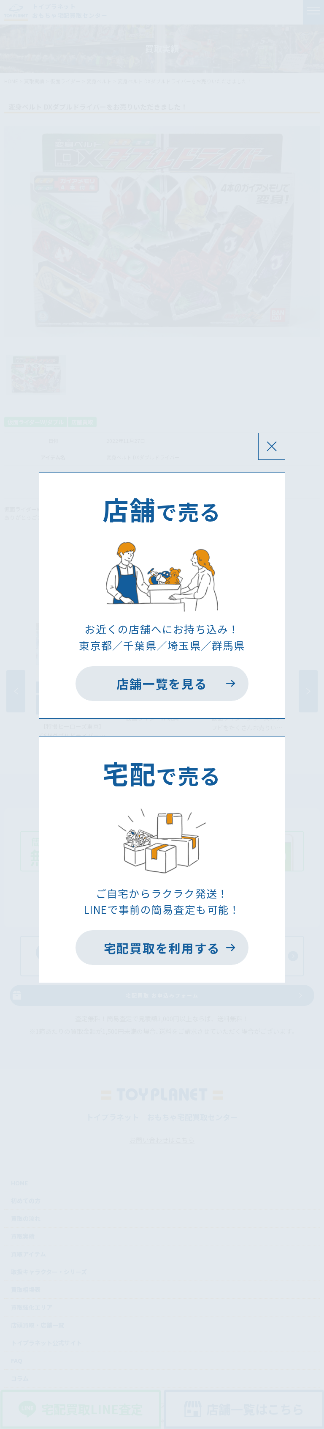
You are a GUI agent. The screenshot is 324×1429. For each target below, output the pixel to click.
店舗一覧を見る (161, 683)
